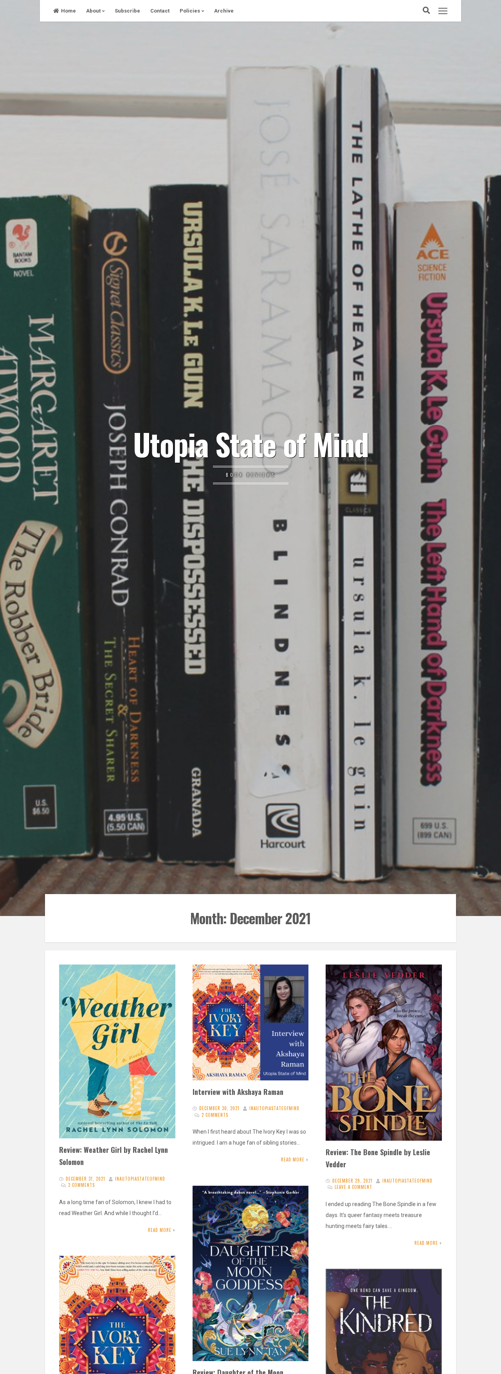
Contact (159, 11)
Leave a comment (353, 1187)
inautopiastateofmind (140, 1179)
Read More (159, 1230)
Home (68, 11)
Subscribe (127, 11)
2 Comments (81, 1185)
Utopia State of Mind (250, 443)
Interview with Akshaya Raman (238, 1091)
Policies (190, 11)
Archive (224, 11)
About (93, 11)
